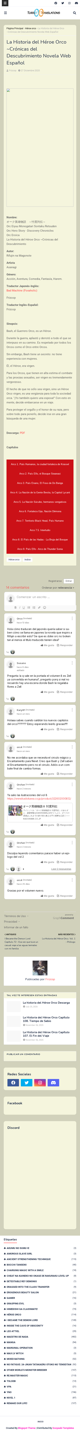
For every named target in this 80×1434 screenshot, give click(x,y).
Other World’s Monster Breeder (41, 1370)
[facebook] (56, 3)
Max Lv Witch (41, 1353)
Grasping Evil (41, 1303)
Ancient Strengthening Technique (41, 1259)
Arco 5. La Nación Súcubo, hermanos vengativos (40, 502)
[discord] (76, 3)
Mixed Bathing (41, 1359)
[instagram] (69, 3)
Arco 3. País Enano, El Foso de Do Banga (40, 483)
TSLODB (41, 1381)
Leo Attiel (41, 1331)
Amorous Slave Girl (41, 1253)
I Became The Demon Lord (41, 1320)
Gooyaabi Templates (63, 1428)
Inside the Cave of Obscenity (41, 1325)
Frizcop (12, 70)
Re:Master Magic (41, 1375)
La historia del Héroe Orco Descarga (46, 1003)
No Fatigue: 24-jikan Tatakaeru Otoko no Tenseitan (41, 1364)
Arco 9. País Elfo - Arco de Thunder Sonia (40, 549)
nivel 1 (41, 1397)
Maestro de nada (41, 1336)
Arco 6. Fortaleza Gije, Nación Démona (40, 511)
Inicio (41, 1422)
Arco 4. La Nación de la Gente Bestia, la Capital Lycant (40, 492)
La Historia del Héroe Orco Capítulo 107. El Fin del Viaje (46, 1034)
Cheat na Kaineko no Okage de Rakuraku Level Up (41, 1275)
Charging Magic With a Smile (41, 1270)
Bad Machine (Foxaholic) (22, 290)
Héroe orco (30, 28)
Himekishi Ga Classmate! (41, 1309)
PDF (22, 433)
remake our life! (41, 1403)
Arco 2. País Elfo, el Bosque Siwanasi (40, 473)
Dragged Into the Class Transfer (41, 1287)
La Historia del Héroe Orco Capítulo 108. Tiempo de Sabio (46, 1019)
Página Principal (15, 28)
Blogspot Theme (26, 1428)
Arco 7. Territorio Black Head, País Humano (40, 520)
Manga (41, 1342)
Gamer (41, 1298)
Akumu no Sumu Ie (41, 1248)
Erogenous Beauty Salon (41, 1292)
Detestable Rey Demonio (41, 1281)
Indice (28, 559)
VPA (41, 1386)
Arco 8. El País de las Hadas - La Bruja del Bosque (40, 539)
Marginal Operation (41, 1347)
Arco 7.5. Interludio (40, 530)
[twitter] (62, 3)
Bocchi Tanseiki (41, 1264)
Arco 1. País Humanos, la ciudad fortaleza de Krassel (40, 464)
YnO (41, 1392)
